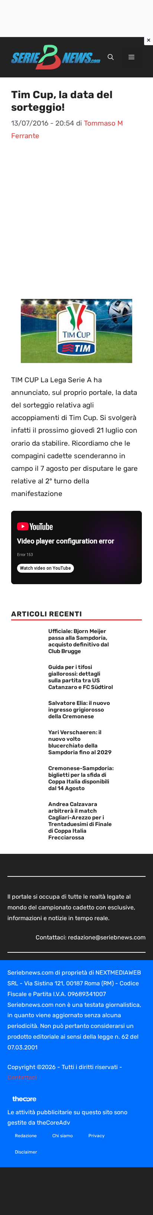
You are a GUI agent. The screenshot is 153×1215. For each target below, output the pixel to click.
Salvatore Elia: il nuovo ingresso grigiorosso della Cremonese (79, 710)
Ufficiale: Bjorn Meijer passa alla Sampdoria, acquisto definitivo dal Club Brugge (78, 641)
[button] (110, 57)
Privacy (96, 1135)
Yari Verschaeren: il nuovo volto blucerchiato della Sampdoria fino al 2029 (79, 742)
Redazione (26, 1135)
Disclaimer (26, 1152)
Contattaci (22, 1077)
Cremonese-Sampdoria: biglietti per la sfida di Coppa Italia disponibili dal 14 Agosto (81, 778)
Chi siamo (62, 1135)
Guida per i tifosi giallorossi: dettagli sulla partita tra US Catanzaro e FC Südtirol (80, 677)
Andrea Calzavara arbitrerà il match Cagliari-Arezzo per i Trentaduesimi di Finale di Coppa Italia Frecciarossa (80, 821)
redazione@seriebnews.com (107, 937)
